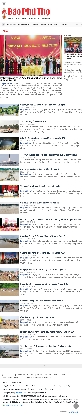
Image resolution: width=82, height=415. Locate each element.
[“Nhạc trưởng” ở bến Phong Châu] (9, 126)
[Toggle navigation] (4, 4)
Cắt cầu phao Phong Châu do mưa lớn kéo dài (39, 203)
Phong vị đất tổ (23, 24)
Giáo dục (65, 24)
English (4, 377)
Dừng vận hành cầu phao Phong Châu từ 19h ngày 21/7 (43, 269)
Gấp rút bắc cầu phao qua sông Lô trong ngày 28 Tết (42, 138)
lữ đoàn (4, 31)
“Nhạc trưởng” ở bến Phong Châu (34, 121)
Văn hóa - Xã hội (46, 24)
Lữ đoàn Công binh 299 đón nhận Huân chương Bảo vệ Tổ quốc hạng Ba (50, 219)
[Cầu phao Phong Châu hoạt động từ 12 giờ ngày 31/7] (9, 241)
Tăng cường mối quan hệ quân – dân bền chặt (40, 186)
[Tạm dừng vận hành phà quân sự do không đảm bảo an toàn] (9, 351)
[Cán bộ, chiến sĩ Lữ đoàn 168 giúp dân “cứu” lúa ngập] (9, 110)
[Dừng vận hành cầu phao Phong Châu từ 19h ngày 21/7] (9, 274)
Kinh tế (56, 24)
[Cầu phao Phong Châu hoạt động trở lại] (9, 322)
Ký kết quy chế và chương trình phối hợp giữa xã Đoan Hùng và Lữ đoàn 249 (31, 79)
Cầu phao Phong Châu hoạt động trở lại (37, 317)
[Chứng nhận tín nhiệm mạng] (14, 405)
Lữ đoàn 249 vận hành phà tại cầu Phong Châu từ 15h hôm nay (47, 332)
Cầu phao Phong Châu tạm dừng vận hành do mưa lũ (42, 301)
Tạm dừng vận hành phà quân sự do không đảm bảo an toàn (45, 346)
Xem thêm (44, 366)
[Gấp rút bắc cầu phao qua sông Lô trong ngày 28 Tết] (9, 143)
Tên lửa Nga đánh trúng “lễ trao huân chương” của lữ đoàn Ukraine (48, 155)
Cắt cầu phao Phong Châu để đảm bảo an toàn (40, 169)
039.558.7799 (21, 393)
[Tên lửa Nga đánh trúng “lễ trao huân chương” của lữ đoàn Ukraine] (9, 160)
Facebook (11, 377)
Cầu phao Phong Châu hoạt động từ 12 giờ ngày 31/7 (42, 236)
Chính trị (35, 24)
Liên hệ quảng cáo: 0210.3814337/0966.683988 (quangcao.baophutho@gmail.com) (46, 376)
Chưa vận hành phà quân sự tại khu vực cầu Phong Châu (44, 284)
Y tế (72, 24)
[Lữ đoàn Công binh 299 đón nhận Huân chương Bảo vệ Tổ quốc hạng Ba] (9, 224)
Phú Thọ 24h (11, 24)
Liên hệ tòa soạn (20, 376)
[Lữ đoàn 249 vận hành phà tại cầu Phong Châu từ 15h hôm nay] (9, 337)
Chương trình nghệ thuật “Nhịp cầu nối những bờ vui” (42, 253)
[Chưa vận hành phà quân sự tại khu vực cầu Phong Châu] (9, 289)
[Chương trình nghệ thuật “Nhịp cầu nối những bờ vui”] (9, 258)
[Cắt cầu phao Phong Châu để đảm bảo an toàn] (9, 174)
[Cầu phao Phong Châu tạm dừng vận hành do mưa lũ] (9, 305)
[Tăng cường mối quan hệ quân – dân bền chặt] (9, 191)
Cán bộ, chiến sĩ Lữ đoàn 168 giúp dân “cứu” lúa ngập (42, 105)
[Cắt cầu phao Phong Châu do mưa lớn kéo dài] (9, 207)
